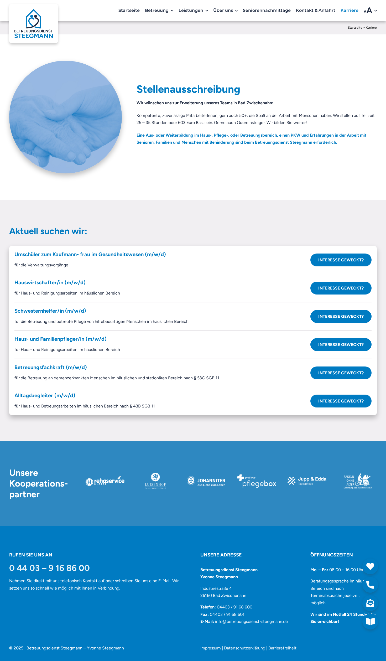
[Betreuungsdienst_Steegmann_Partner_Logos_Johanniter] (206, 474)
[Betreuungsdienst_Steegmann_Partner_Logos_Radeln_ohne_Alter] (357, 474)
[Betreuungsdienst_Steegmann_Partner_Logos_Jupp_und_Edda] (307, 474)
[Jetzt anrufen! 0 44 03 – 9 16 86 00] (370, 585)
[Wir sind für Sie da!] (370, 566)
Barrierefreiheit (282, 647)
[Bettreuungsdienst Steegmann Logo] (33, 7)
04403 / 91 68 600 (234, 607)
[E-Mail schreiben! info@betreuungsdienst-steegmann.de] (370, 603)
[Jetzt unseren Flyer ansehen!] (370, 621)
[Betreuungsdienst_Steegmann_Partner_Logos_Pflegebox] (256, 474)
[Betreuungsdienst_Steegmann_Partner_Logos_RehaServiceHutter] (105, 474)
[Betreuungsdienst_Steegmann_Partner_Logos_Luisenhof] (155, 474)
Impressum (210, 647)
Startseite (355, 27)
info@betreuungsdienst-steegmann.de (251, 621)
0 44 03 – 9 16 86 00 (49, 568)
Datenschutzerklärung (244, 647)
